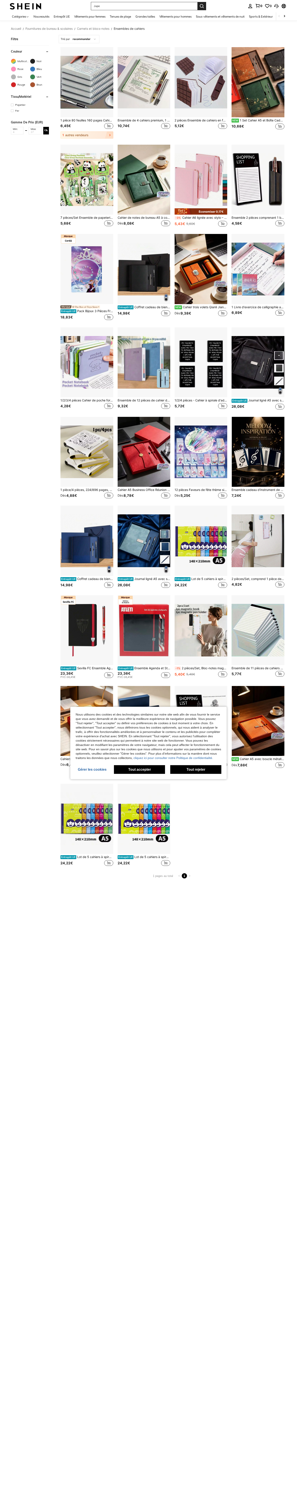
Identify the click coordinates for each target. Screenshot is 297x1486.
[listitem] (87, 92)
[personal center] (250, 6)
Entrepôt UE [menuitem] (62, 16)
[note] (201, 211)
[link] (258, 5)
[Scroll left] (279, 16)
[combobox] (79, 39)
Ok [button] (46, 130)
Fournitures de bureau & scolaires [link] (49, 28)
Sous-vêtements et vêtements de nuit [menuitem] (220, 16)
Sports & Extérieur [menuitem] (261, 16)
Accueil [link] (16, 28)
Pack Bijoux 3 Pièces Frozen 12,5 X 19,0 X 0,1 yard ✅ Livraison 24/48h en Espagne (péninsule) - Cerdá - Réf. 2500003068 (87, 311)
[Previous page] (179, 875)
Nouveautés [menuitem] (41, 16)
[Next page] (189, 875)
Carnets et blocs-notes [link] (93, 28)
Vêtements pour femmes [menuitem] (89, 16)
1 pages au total (163, 876)
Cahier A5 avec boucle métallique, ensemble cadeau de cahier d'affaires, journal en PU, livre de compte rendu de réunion (258, 759)
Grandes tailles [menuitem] (145, 16)
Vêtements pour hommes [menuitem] (175, 16)
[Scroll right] (284, 16)
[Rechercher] (201, 6)
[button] (276, 6)
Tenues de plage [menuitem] (120, 16)
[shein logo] (25, 6)
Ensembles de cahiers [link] (129, 28)
